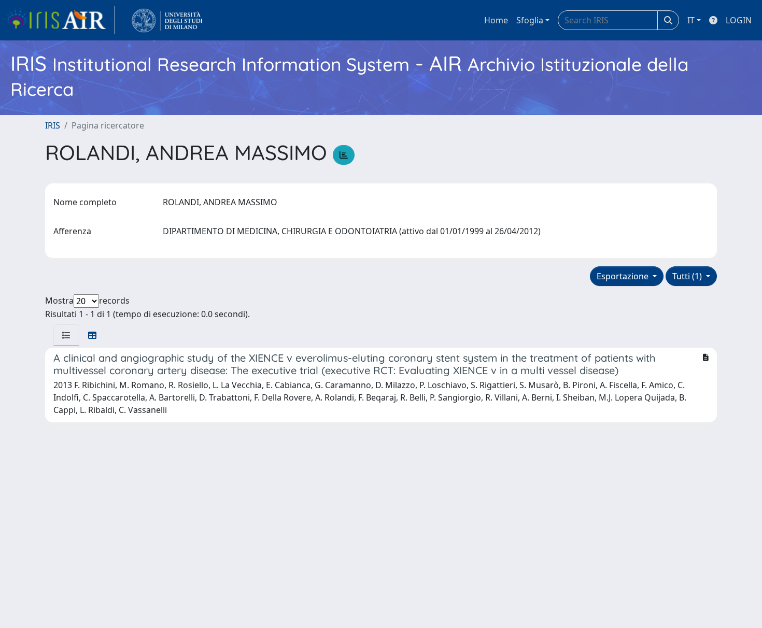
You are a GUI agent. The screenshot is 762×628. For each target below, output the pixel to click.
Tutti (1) (688, 276)
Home (496, 20)
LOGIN (739, 20)
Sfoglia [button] (529, 20)
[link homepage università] (167, 20)
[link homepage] (60, 20)
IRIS (52, 125)
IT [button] (691, 20)
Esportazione (624, 276)
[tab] (66, 335)
